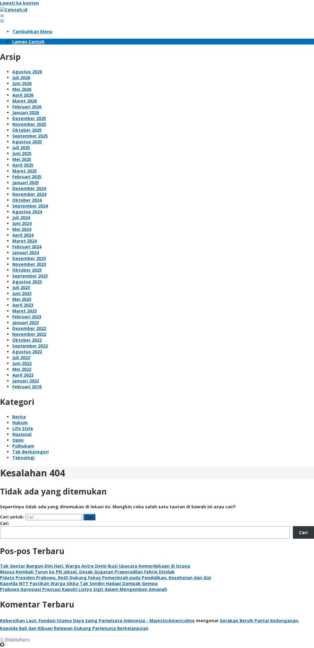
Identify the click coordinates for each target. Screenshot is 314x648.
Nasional (22, 434)
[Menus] (2, 15)
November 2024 (29, 194)
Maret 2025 (24, 171)
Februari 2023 (26, 317)
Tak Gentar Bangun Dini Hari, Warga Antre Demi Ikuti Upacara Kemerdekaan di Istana (95, 566)
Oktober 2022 (27, 340)
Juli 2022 (21, 357)
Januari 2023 (25, 322)
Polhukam (23, 446)
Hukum (20, 422)
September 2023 (30, 276)
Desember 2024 (29, 188)
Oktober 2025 (27, 130)
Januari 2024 (25, 252)
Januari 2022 (25, 381)
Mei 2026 (21, 89)
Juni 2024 (22, 223)
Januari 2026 (25, 112)
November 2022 (29, 334)
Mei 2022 (21, 369)
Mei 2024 (21, 229)
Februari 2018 (26, 387)
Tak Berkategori (30, 452)
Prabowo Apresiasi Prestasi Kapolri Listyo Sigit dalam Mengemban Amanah (83, 589)
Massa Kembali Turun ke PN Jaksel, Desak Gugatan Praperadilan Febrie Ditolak (87, 572)
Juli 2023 (21, 287)
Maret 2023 (24, 311)
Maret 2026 (24, 101)
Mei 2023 (21, 299)
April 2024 (22, 235)
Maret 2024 (24, 241)
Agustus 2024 (27, 212)
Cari (4, 523)
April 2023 (22, 305)
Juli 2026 (21, 77)
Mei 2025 (21, 159)
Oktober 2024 (27, 200)
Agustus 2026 (27, 72)
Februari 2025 (26, 177)
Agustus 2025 (27, 142)
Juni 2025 (22, 153)
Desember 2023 (29, 258)
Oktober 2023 (27, 270)
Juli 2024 (21, 217)
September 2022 (30, 346)
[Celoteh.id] (13, 10)
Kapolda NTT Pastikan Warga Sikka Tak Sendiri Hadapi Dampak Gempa (79, 583)
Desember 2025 (29, 118)
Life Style (22, 428)
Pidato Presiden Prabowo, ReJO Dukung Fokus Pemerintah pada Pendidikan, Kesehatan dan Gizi (105, 577)
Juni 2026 (22, 83)
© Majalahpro (15, 639)
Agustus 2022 (27, 352)
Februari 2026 (26, 107)
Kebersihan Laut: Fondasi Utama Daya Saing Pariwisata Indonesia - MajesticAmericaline (97, 620)
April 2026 (22, 95)
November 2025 (29, 124)
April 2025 (22, 165)
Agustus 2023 (27, 282)
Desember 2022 (29, 328)
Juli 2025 (21, 147)
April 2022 (22, 375)
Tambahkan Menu (32, 31)
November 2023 (29, 264)
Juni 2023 (22, 293)
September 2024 (30, 206)
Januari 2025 (25, 182)
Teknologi (23, 457)
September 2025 (30, 136)
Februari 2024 (26, 247)
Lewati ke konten (19, 3)
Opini (18, 440)
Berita (19, 417)
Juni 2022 (22, 363)
